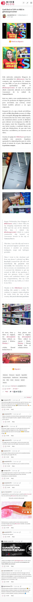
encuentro (6, 451)
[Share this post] (22, 391)
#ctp (4, 380)
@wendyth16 (11, 337)
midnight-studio (8, 541)
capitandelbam (7, 570)
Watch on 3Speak (17, 42)
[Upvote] (3, 388)
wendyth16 (11, 15)
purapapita (7, 400)
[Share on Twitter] (16, 391)
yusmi (5, 426)
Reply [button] (12, 409)
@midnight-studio (19, 560)
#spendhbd (24, 375)
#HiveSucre (20, 137)
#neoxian (17, 380)
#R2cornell (13, 495)
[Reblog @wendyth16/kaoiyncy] (3, 391)
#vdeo (11, 380)
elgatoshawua (7, 586)
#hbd (8, 380)
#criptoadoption (7, 377)
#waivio (5, 382)
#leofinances (15, 377)
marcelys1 (6, 470)
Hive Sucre (22, 15)
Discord (9, 525)
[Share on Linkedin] (20, 391)
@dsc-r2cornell (27, 494)
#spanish (18, 375)
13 (12, 391)
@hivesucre (20, 79)
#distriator (5, 375)
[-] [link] (30, 400)
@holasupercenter (8, 88)
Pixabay (5, 343)
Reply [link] (6, 391)
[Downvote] (5, 388)
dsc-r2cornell (7, 492)
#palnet (22, 380)
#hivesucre (11, 375)
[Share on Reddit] (18, 391)
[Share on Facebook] (14, 391)
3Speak (17, 369)
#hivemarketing (23, 377)
